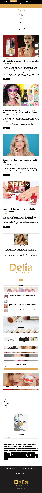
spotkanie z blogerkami (14, 456)
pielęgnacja (13, 454)
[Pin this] (18, 63)
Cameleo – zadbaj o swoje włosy (29, 468)
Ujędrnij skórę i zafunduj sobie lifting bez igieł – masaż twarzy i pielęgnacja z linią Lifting (22, 305)
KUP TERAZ (21, 327)
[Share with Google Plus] (17, 63)
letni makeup (6, 450)
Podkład (24, 454)
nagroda (20, 452)
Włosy (5, 405)
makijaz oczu (35, 450)
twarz (37, 456)
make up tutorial (21, 450)
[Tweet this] (15, 63)
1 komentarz (7, 114)
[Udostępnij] (13, 63)
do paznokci (29, 444)
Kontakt (11, 468)
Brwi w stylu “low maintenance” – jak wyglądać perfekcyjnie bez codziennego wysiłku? (23, 309)
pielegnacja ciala (7, 454)
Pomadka (28, 454)
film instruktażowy (10, 446)
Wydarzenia (8, 58)
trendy (20, 456)
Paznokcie (11, 157)
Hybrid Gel (23, 446)
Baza (4, 444)
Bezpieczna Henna (18, 468)
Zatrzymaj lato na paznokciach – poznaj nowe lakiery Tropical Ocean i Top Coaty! (20, 111)
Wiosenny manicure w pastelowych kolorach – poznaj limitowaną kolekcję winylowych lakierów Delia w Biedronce (23, 296)
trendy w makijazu (26, 456)
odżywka (28, 452)
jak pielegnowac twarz (7, 448)
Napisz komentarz (8, 63)
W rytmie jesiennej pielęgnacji (14, 299)
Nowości (7, 157)
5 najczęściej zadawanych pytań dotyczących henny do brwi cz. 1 (21, 349)
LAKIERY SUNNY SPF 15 (8, 293)
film (4, 446)
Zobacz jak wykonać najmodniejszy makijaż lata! (21, 161)
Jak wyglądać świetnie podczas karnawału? (21, 61)
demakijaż (24, 444)
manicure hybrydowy (14, 452)
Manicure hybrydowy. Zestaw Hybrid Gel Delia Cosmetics (20, 210)
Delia (20, 444)
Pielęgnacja (6, 403)
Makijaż (14, 157)
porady (32, 454)
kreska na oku (26, 448)
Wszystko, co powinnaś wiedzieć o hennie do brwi (21, 341)
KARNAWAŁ (5, 74)
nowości (23, 452)
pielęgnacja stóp (19, 454)
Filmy (4, 407)
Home (7, 468)
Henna (21, 342)
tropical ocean (33, 456)
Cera (17, 444)
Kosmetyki (15, 448)
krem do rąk (21, 448)
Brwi (8, 444)
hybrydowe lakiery (29, 446)
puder (37, 454)
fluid (16, 446)
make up (10, 450)
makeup (15, 450)
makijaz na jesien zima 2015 (28, 450)
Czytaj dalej (6, 78)
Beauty (5, 395)
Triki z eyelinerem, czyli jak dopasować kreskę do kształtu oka (21, 358)
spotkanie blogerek (6, 456)
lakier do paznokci (34, 448)
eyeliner (35, 444)
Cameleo (12, 444)
